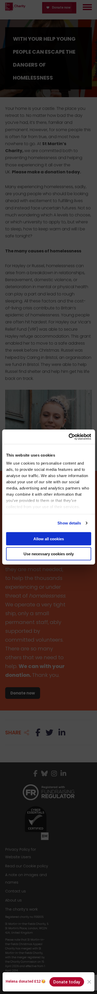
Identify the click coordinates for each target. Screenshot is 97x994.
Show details (69, 523)
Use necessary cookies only (49, 554)
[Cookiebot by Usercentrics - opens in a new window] (69, 437)
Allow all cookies (48, 538)
